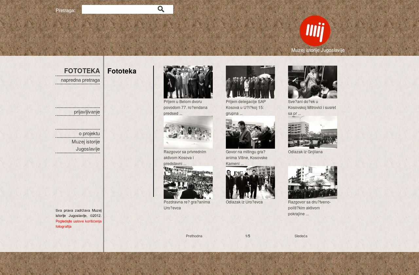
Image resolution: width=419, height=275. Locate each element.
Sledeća (301, 235)
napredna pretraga (80, 79)
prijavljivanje (87, 111)
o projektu (89, 133)
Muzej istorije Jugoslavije (86, 145)
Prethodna (194, 235)
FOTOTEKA (82, 70)
